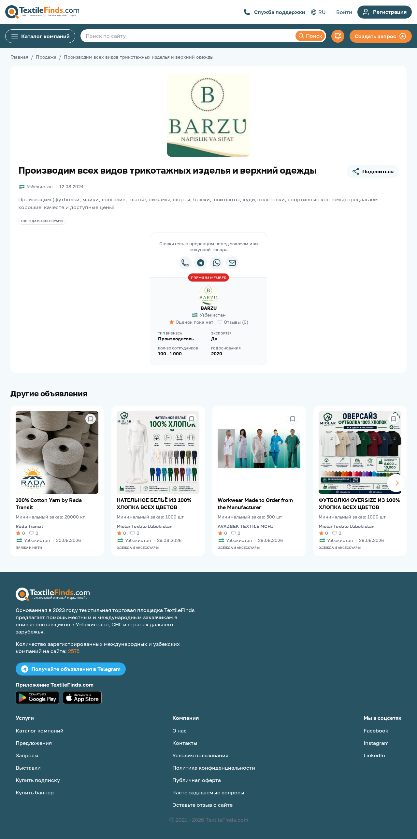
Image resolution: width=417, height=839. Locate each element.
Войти (344, 12)
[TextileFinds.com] (42, 12)
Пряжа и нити (29, 547)
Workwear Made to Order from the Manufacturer (255, 503)
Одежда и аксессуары (42, 221)
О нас (179, 730)
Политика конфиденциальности (213, 767)
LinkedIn (374, 755)
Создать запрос (375, 36)
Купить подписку (38, 780)
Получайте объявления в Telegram (76, 669)
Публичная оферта (196, 780)
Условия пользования (200, 755)
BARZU (209, 308)
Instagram (376, 743)
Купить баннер (35, 792)
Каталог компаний (45, 36)
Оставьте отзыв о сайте (202, 805)
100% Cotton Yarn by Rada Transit (49, 503)
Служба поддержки (279, 12)
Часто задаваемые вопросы (208, 792)
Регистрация (390, 11)
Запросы (27, 755)
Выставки (28, 767)
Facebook (376, 730)
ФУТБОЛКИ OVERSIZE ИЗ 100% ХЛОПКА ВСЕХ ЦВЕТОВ (359, 503)
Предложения (34, 743)
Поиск (314, 36)
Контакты (184, 743)
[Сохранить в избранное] (90, 419)
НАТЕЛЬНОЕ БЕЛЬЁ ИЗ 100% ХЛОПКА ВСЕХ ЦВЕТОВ (154, 503)
